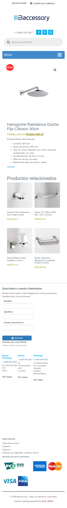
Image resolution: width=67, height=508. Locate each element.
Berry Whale (47, 501)
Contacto (6, 449)
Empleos (6, 446)
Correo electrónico (14, 322)
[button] (55, 70)
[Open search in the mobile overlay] (33, 42)
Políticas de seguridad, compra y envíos (20, 453)
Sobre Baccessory (10, 443)
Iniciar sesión (19, 3)
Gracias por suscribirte (14, 342)
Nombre (8, 301)
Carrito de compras (44, 3)
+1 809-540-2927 (9, 362)
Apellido (8, 312)
